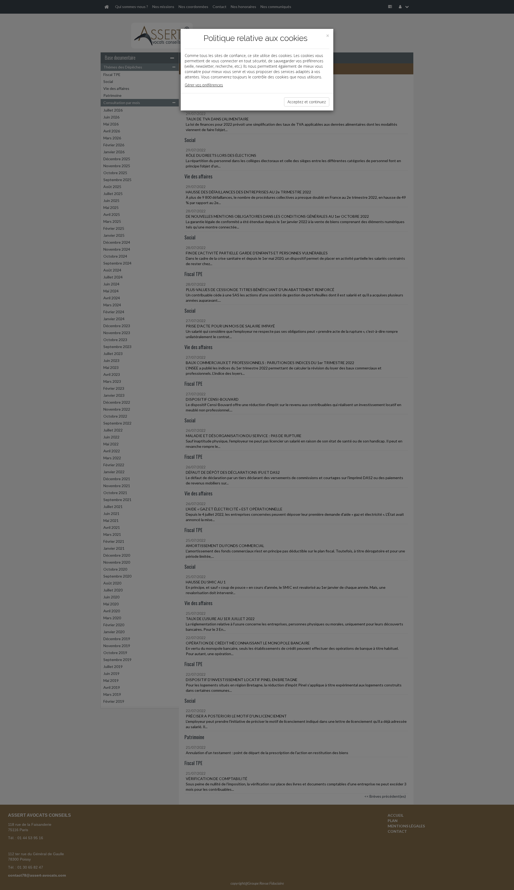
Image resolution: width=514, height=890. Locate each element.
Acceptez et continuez (307, 101)
